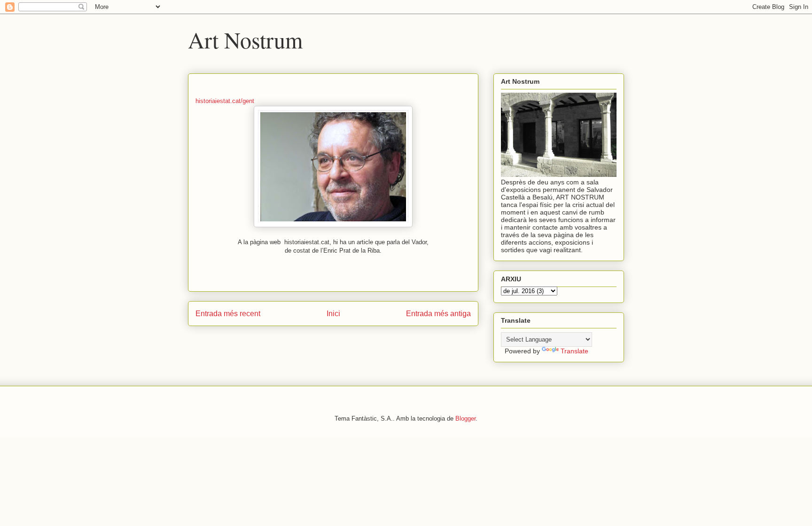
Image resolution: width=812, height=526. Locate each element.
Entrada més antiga (438, 314)
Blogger (465, 418)
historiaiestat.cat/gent (224, 100)
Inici (333, 314)
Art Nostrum (245, 39)
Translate (574, 351)
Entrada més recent (227, 314)
